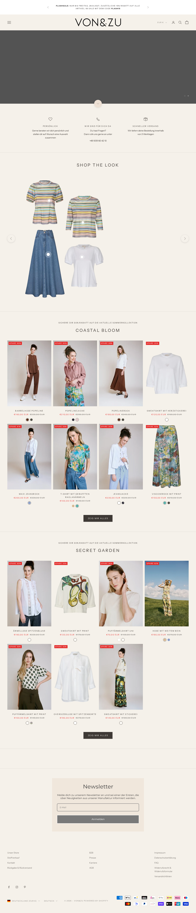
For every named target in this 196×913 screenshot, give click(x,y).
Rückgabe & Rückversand (19, 867)
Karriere (93, 862)
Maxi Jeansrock (140, 259)
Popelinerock (121, 411)
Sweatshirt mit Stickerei (121, 714)
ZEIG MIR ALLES (98, 518)
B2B (91, 852)
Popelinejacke (75, 411)
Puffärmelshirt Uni (121, 631)
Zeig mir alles (98, 735)
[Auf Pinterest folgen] (24, 887)
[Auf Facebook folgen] (8, 887)
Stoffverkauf (13, 857)
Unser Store (13, 852)
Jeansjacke (120, 494)
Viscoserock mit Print (166, 494)
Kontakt (11, 862)
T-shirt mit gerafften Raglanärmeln (75, 495)
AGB (91, 867)
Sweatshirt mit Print (75, 631)
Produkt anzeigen (140, 276)
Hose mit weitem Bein (167, 631)
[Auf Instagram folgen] (16, 887)
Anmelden (98, 819)
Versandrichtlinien (163, 876)
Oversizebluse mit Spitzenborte (75, 714)
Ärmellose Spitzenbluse (29, 631)
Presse (92, 857)
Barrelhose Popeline (29, 411)
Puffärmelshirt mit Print (29, 714)
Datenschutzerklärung (165, 857)
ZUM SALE (177, 88)
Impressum (160, 852)
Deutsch (49, 901)
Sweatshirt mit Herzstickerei (167, 411)
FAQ (156, 862)
